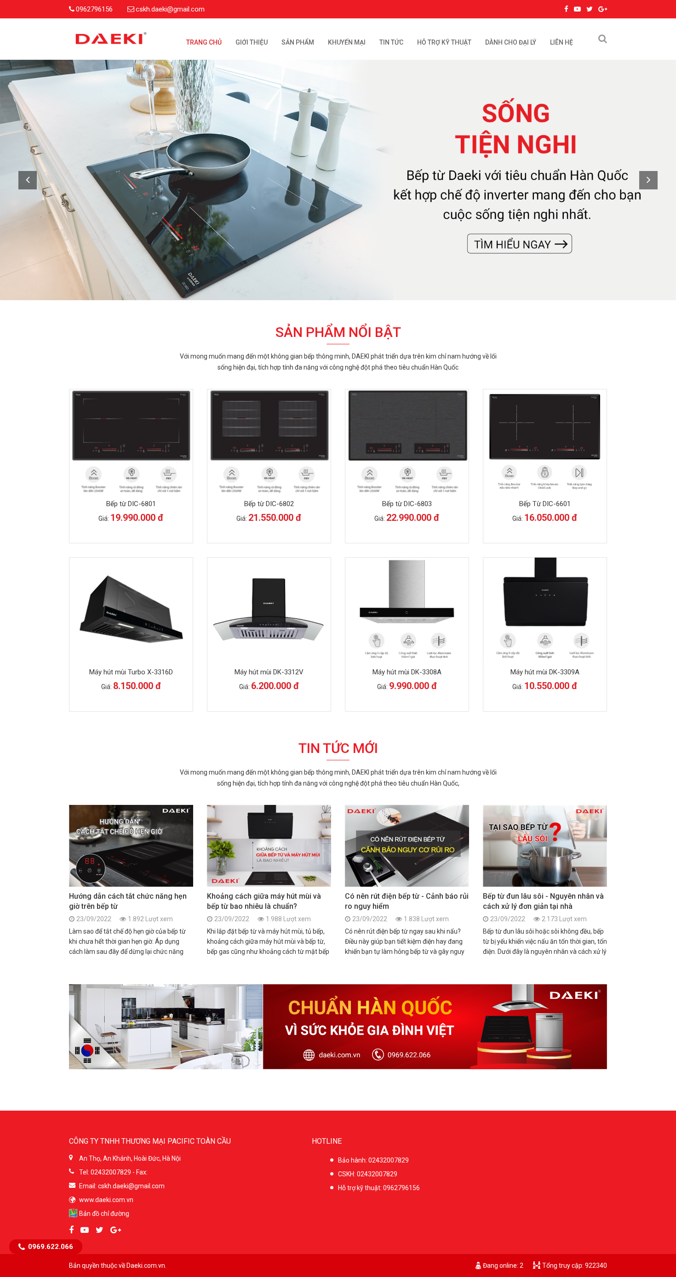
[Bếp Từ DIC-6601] (545, 442)
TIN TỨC (391, 42)
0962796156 (94, 9)
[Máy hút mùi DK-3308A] (407, 610)
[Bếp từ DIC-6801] (131, 441)
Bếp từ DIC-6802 (269, 504)
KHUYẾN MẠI (347, 42)
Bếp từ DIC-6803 (407, 504)
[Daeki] (111, 39)
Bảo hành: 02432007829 (373, 1160)
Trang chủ (204, 42)
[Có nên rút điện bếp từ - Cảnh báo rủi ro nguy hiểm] (407, 846)
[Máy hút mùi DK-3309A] (545, 610)
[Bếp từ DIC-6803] (407, 441)
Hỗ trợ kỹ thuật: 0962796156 (379, 1187)
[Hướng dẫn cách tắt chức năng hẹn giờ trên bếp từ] (131, 846)
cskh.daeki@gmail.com (170, 9)
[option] (338, 180)
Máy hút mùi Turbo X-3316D (131, 672)
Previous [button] (27, 180)
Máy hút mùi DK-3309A (544, 672)
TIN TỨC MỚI (338, 748)
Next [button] (648, 180)
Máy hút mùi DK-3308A (406, 672)
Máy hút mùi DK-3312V (269, 672)
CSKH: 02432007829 (367, 1174)
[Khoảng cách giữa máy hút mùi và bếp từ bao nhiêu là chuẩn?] (269, 846)
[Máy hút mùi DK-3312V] (269, 610)
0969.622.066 (50, 1247)
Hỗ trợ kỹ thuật (444, 42)
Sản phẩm (297, 42)
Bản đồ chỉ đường (104, 1213)
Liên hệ (561, 42)
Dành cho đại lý (510, 42)
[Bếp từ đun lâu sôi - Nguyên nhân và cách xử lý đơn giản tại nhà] (545, 846)
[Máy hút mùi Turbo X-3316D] (131, 609)
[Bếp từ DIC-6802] (269, 441)
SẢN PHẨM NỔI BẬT (338, 332)
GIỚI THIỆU (251, 42)
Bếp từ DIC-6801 (131, 504)
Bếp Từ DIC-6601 (545, 504)
